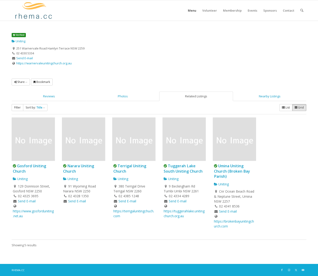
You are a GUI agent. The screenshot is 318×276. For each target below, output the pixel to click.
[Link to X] (295, 269)
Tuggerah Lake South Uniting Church (183, 168)
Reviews (49, 96)
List (287, 107)
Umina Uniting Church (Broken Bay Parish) (232, 171)
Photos (123, 96)
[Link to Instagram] (288, 269)
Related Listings (196, 96)
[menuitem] (192, 10)
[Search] (301, 10)
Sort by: (34, 107)
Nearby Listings (270, 96)
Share (21, 82)
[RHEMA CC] (33, 10)
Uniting (20, 41)
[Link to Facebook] (281, 269)
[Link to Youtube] (302, 269)
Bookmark (43, 82)
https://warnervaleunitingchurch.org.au (44, 63)
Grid (300, 107)
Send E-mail (24, 58)
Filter (17, 107)
